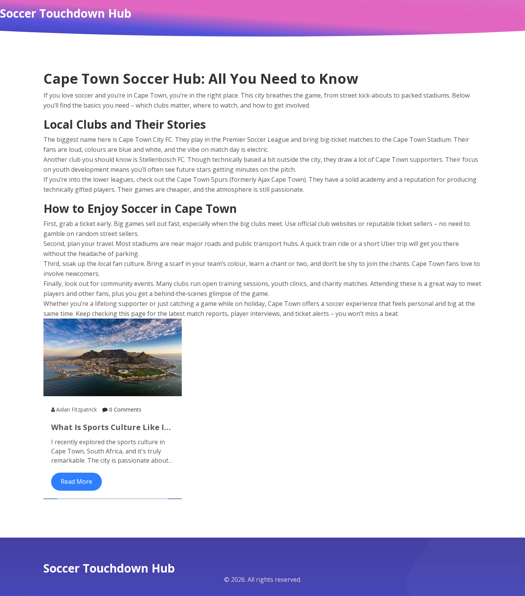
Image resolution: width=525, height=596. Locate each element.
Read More (76, 481)
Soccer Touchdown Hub (65, 13)
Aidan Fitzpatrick (76, 409)
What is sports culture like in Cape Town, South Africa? (110, 427)
